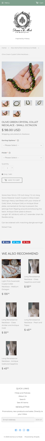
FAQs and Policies (22, 393)
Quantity (5, 164)
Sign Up (39, 420)
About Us (23, 396)
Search (23, 399)
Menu (7, 3)
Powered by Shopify (32, 437)
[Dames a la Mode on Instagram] (24, 430)
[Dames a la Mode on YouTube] (28, 430)
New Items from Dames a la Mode (23, 48)
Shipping (5, 134)
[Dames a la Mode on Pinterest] (20, 430)
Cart (41, 3)
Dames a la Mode (15, 437)
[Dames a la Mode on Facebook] (16, 430)
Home (4, 48)
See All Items (22, 402)
